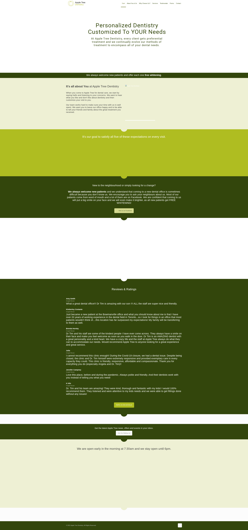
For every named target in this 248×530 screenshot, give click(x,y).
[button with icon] (150, 513)
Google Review (70, 301)
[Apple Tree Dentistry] (76, 3)
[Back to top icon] (180, 525)
